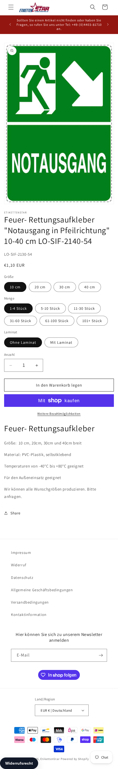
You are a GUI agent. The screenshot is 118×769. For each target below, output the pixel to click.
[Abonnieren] (101, 655)
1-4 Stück (18, 308)
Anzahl (9, 354)
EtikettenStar (50, 759)
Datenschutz (22, 577)
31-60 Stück (20, 320)
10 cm (15, 286)
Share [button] (15, 513)
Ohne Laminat (23, 342)
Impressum (21, 552)
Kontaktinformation (29, 614)
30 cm (64, 286)
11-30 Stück (84, 308)
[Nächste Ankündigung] (108, 24)
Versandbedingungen (30, 602)
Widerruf (18, 564)
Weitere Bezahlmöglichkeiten (59, 414)
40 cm (89, 286)
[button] (11, 7)
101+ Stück (92, 320)
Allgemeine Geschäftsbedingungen (42, 589)
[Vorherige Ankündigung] (10, 24)
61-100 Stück (57, 320)
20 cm (40, 286)
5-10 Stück (50, 308)
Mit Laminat (61, 342)
